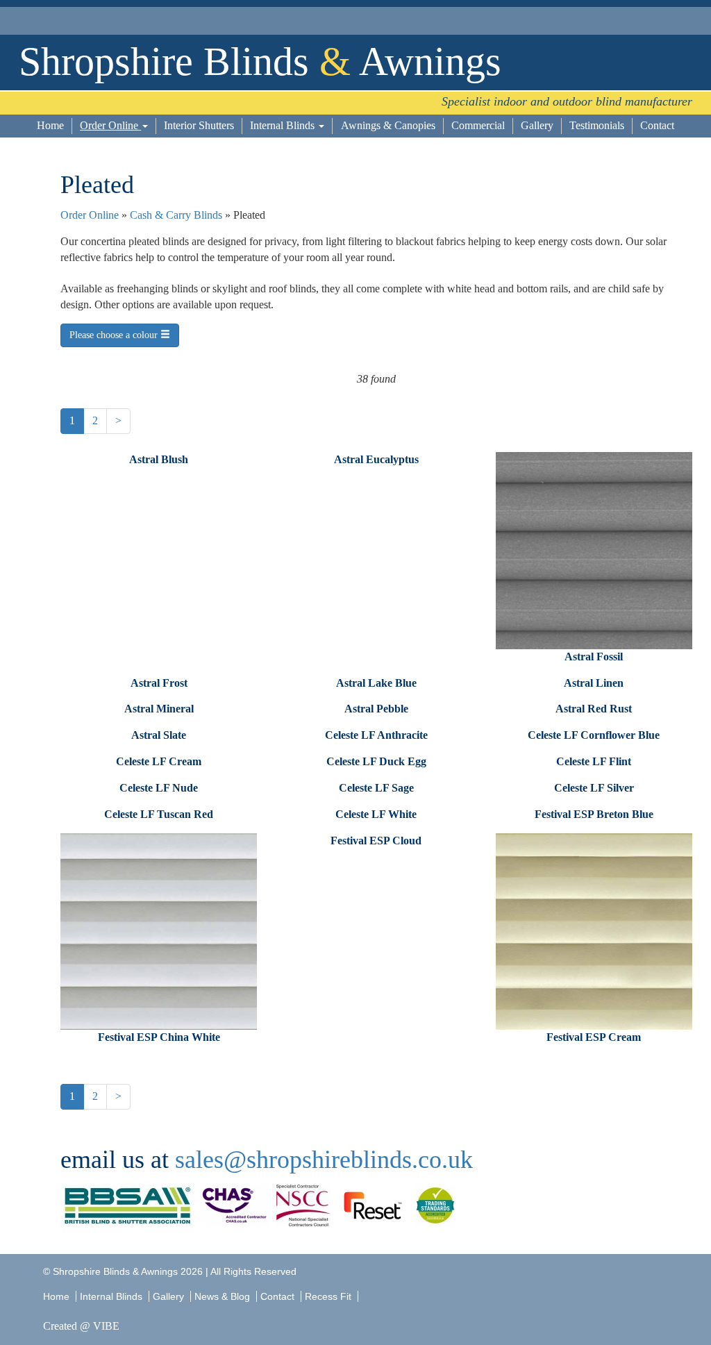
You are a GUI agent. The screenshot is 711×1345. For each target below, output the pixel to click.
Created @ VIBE (81, 1326)
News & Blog (222, 1296)
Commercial (478, 125)
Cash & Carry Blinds (176, 215)
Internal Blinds (283, 125)
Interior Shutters (199, 125)
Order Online (110, 125)
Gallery (537, 125)
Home (50, 125)
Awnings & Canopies (388, 125)
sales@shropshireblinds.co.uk (324, 1159)
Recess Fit (329, 1296)
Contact (657, 125)
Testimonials (596, 125)
